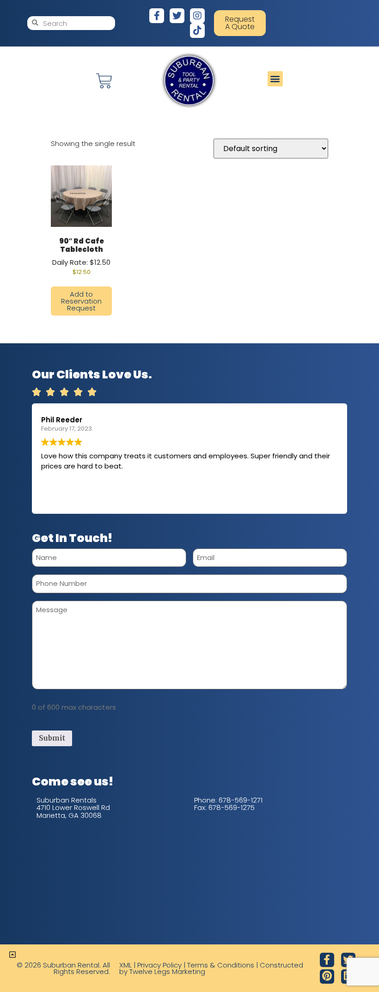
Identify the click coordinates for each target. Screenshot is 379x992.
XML (125, 965)
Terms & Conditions (220, 965)
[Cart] (104, 81)
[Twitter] (177, 15)
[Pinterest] (327, 976)
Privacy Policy (159, 965)
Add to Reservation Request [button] (81, 301)
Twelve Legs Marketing (167, 971)
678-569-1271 (241, 800)
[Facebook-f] (156, 15)
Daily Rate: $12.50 (81, 256)
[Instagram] (197, 15)
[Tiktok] (197, 30)
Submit (52, 738)
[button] (275, 78)
